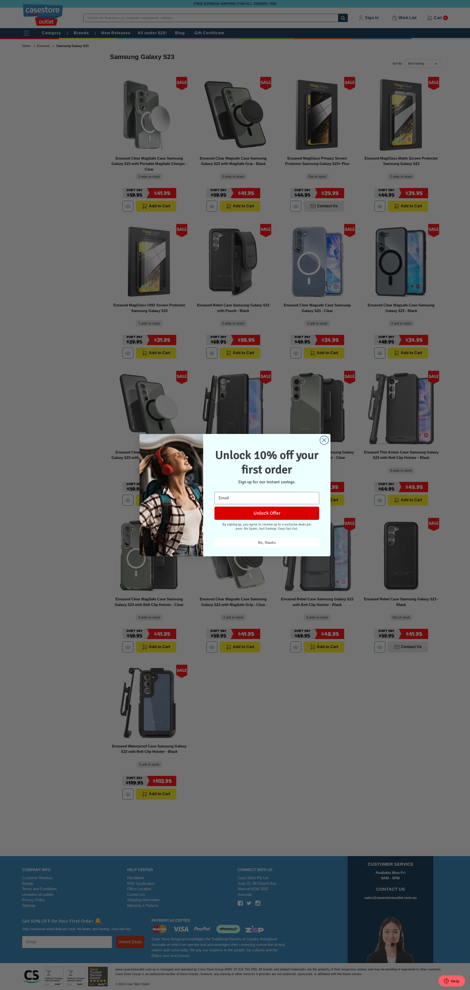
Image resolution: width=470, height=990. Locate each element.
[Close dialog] (324, 440)
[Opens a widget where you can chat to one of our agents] (451, 981)
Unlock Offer (267, 513)
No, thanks (267, 542)
